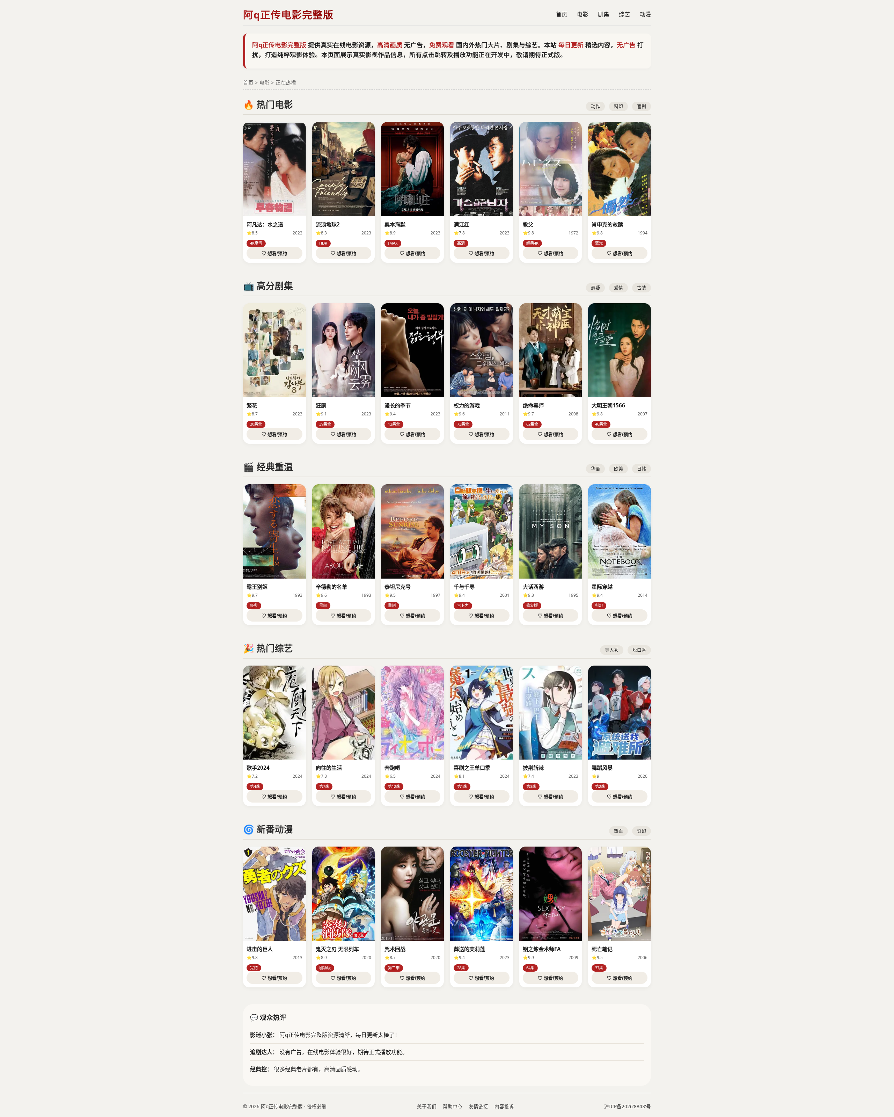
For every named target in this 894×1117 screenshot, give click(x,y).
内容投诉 (504, 1106)
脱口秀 (639, 650)
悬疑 (595, 287)
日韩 (641, 468)
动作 (595, 106)
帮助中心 (452, 1106)
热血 (618, 831)
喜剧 (641, 106)
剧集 (603, 14)
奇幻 (641, 831)
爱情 (618, 287)
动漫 (645, 14)
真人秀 (611, 650)
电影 (582, 14)
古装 (641, 287)
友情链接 (478, 1106)
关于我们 (427, 1106)
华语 (595, 468)
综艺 (624, 14)
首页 (561, 14)
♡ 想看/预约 (274, 253)
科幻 (618, 106)
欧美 (618, 468)
